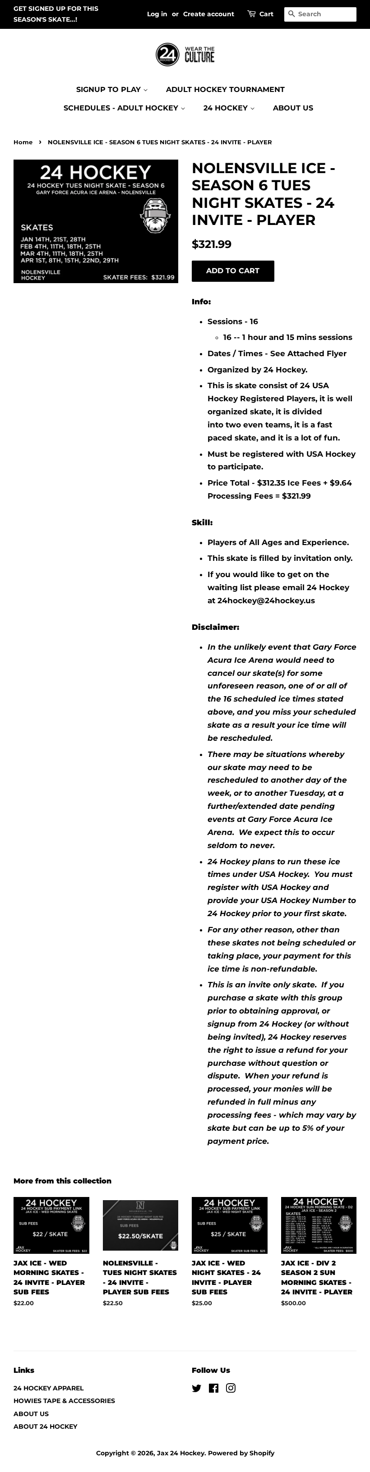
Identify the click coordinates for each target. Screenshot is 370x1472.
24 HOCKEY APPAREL (48, 1388)
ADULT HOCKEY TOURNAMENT (225, 89)
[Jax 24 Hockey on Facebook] (213, 1390)
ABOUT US (293, 108)
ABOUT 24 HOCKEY (45, 1426)
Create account (208, 14)
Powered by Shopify (241, 1453)
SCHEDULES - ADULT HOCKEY (122, 108)
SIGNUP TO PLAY (109, 89)
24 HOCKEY (227, 108)
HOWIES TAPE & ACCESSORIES (64, 1401)
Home (23, 142)
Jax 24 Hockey (180, 1453)
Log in (157, 14)
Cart (266, 14)
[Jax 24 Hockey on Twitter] (197, 1390)
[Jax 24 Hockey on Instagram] (231, 1390)
